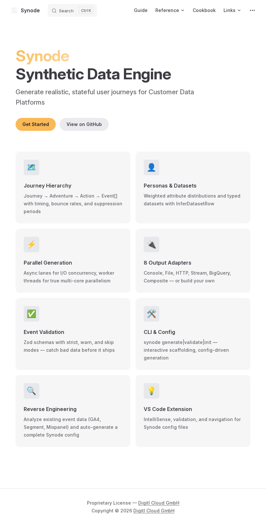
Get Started (35, 124)
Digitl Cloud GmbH (158, 503)
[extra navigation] (252, 10)
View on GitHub (84, 124)
